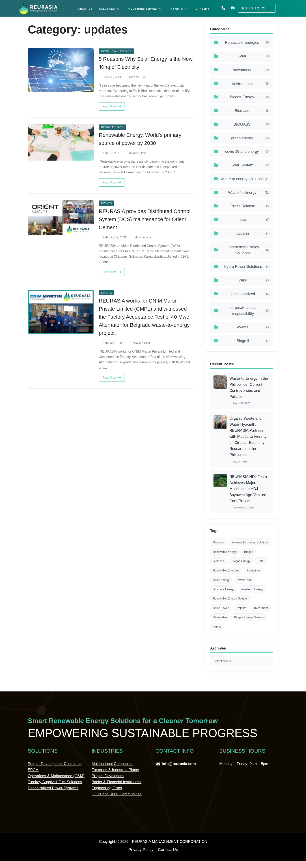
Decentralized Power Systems (53, 788)
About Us (85, 8)
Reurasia (218, 542)
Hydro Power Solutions (246, 266)
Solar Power (220, 608)
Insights (176, 8)
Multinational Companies (112, 764)
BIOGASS (251, 124)
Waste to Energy (252, 589)
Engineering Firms (107, 788)
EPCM (33, 770)
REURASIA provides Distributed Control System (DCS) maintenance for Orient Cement (144, 219)
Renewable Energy (225, 552)
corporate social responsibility (249, 310)
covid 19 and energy (116, 51)
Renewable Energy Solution (230, 598)
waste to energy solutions (245, 179)
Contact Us (168, 849)
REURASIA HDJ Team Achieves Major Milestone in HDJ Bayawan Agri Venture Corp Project (248, 489)
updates (252, 233)
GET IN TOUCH (254, 8)
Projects (241, 608)
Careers (202, 8)
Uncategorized (250, 294)
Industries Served (142, 8)
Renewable (220, 617)
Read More (109, 106)
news (254, 220)
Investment (251, 70)
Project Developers (108, 776)
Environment (250, 83)
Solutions (107, 8)
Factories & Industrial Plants (115, 770)
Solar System (250, 165)
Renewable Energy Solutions (250, 542)
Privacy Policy (140, 849)
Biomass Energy (223, 589)
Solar (253, 56)
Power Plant (244, 580)
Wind (254, 280)
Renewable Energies (247, 42)
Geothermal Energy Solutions (248, 250)
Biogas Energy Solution (249, 617)
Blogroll (253, 341)
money (217, 626)
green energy (250, 138)
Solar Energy (221, 580)
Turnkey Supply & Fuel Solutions (55, 782)
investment (261, 608)
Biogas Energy (112, 127)
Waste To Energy (248, 192)
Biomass (252, 111)
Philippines (253, 570)
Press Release (250, 206)
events (106, 203)
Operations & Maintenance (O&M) (56, 776)
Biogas (248, 552)
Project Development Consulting (55, 764)
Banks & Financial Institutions (116, 782)
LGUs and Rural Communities (117, 794)
